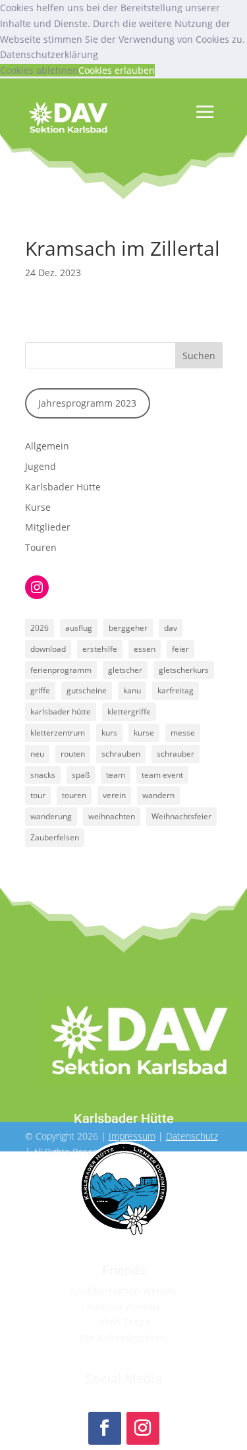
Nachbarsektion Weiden (123, 1291)
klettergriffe (129, 711)
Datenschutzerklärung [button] (49, 54)
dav (170, 627)
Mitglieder (47, 527)
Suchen (198, 355)
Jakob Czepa (123, 1322)
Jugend (40, 466)
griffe (40, 690)
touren (74, 795)
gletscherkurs (184, 670)
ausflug (78, 627)
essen (144, 648)
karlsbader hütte (60, 711)
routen (73, 753)
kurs (109, 732)
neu (37, 753)
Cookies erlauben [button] (116, 70)
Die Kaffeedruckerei (123, 1337)
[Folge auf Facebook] (104, 1428)
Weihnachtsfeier (181, 816)
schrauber (175, 753)
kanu (132, 690)
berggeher (128, 627)
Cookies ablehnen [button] (39, 70)
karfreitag (175, 690)
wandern (158, 795)
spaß (81, 774)
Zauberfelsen (54, 837)
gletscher (125, 670)
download (48, 648)
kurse (144, 732)
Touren (41, 547)
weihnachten (111, 816)
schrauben (120, 753)
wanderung (51, 816)
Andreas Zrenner (123, 1306)
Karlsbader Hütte (63, 486)
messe (183, 732)
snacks (42, 774)
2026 (39, 627)
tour (37, 795)
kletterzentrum (57, 732)
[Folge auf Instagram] (142, 1428)
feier (180, 648)
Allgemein (47, 446)
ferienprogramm (61, 670)
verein (114, 795)
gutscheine (87, 690)
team (115, 774)
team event (162, 774)
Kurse (38, 507)
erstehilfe (99, 648)
